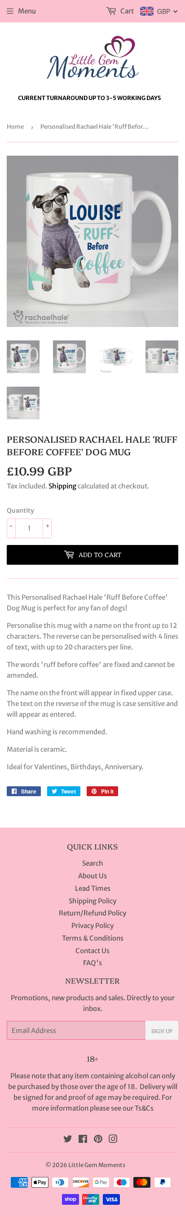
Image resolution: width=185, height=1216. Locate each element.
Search (92, 863)
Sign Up (161, 1030)
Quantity (20, 510)
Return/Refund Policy (92, 913)
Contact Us (92, 950)
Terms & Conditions (92, 938)
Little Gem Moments (96, 1165)
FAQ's (92, 963)
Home (15, 127)
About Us (92, 876)
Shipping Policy (92, 901)
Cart (126, 11)
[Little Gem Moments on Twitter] (67, 1140)
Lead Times (92, 888)
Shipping (62, 486)
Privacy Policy (92, 925)
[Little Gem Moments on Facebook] (83, 1140)
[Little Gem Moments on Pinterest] (98, 1140)
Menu (27, 11)
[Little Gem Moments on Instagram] (113, 1140)
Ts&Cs (144, 1108)
